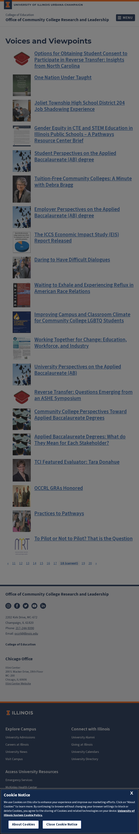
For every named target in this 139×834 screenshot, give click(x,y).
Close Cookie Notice (61, 824)
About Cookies (23, 824)
